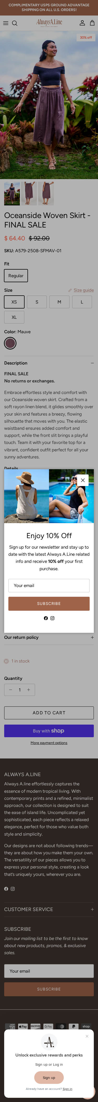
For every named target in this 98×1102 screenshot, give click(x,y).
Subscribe (49, 603)
